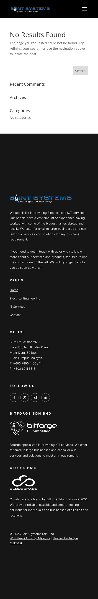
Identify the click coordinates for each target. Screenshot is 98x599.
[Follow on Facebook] (14, 397)
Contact (15, 315)
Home (14, 290)
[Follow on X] (24, 397)
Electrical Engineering (25, 298)
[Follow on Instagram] (35, 397)
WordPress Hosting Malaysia (30, 538)
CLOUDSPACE (24, 468)
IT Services (17, 306)
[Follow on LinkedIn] (45, 397)
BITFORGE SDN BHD (31, 413)
